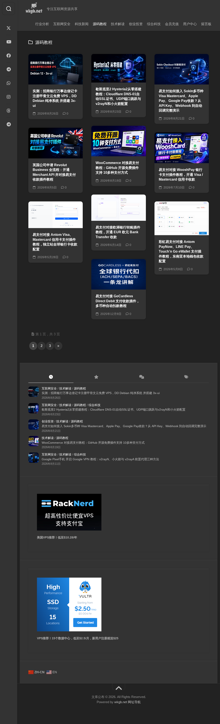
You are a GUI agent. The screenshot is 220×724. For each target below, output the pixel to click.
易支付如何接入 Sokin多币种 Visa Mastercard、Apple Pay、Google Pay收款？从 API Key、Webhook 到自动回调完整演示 (181, 100)
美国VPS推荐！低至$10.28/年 (57, 537)
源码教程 (100, 24)
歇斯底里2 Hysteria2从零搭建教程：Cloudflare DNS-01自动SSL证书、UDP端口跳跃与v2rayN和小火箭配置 (118, 96)
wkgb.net (121, 702)
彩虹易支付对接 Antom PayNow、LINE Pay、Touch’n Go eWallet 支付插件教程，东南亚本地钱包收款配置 (181, 251)
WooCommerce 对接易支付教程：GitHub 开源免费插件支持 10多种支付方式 (117, 167)
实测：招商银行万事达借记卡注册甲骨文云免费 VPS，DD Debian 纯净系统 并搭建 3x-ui (55, 98)
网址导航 (134, 702)
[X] (8, 28)
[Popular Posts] (96, 377)
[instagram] (8, 97)
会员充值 (172, 24)
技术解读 (118, 24)
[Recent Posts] (50, 377)
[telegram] (8, 69)
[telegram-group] (8, 124)
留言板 (206, 24)
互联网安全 (61, 24)
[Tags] (186, 377)
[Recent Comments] (141, 377)
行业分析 (42, 24)
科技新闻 (82, 24)
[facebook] (8, 56)
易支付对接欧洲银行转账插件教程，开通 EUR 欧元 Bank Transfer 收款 (118, 232)
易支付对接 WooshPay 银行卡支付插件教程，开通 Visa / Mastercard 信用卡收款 (181, 174)
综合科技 (154, 24)
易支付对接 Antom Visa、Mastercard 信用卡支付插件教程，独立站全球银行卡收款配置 (55, 242)
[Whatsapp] (8, 83)
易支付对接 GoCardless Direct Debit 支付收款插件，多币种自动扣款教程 (118, 301)
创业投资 (136, 24)
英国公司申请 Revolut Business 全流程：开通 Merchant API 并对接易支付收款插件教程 (54, 172)
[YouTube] (8, 42)
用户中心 (190, 24)
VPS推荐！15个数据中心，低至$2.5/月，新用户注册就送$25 (77, 638)
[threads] (8, 111)
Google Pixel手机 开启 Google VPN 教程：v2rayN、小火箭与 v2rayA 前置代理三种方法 (100, 459)
